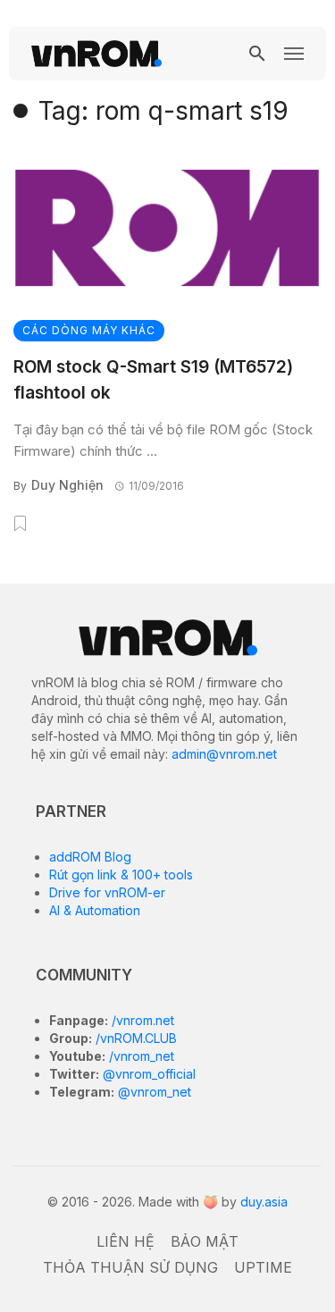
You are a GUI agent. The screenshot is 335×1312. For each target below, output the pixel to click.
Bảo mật (205, 1241)
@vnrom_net (152, 1091)
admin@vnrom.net (224, 753)
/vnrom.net (141, 1020)
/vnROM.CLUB (134, 1038)
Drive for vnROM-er (107, 892)
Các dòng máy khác (88, 330)
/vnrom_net (139, 1056)
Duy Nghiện (67, 484)
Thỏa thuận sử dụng (130, 1267)
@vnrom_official (147, 1073)
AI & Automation (94, 910)
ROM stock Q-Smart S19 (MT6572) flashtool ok (153, 380)
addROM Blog (90, 856)
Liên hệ (125, 1241)
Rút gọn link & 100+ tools (121, 874)
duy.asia (264, 1201)
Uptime (263, 1267)
